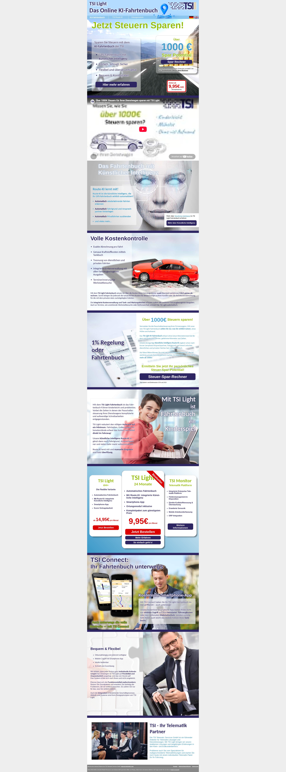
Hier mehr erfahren (116, 84)
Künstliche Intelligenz (182, 216)
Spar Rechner (176, 61)
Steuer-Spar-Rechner (167, 376)
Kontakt (175, 766)
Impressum (195, 766)
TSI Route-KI (117, 17)
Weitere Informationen (180, 526)
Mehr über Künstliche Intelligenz (181, 223)
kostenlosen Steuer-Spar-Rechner (175, 70)
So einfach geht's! (143, 542)
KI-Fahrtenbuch (97, 17)
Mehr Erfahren (143, 537)
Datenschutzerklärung (185, 766)
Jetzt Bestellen (143, 532)
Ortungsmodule (137, 17)
